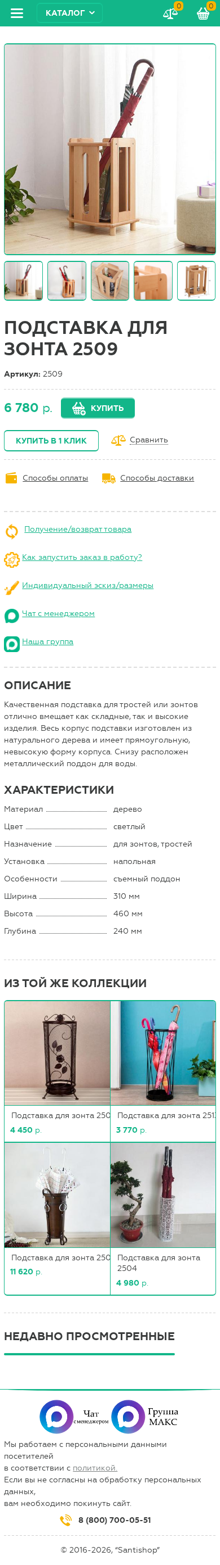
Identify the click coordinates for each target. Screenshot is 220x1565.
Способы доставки (157, 478)
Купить (107, 408)
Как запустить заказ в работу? (82, 557)
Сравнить (149, 440)
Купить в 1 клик (51, 441)
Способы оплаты (55, 478)
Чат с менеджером (58, 613)
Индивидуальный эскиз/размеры (87, 585)
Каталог (65, 13)
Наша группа (47, 641)
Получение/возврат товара (77, 529)
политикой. (95, 1468)
